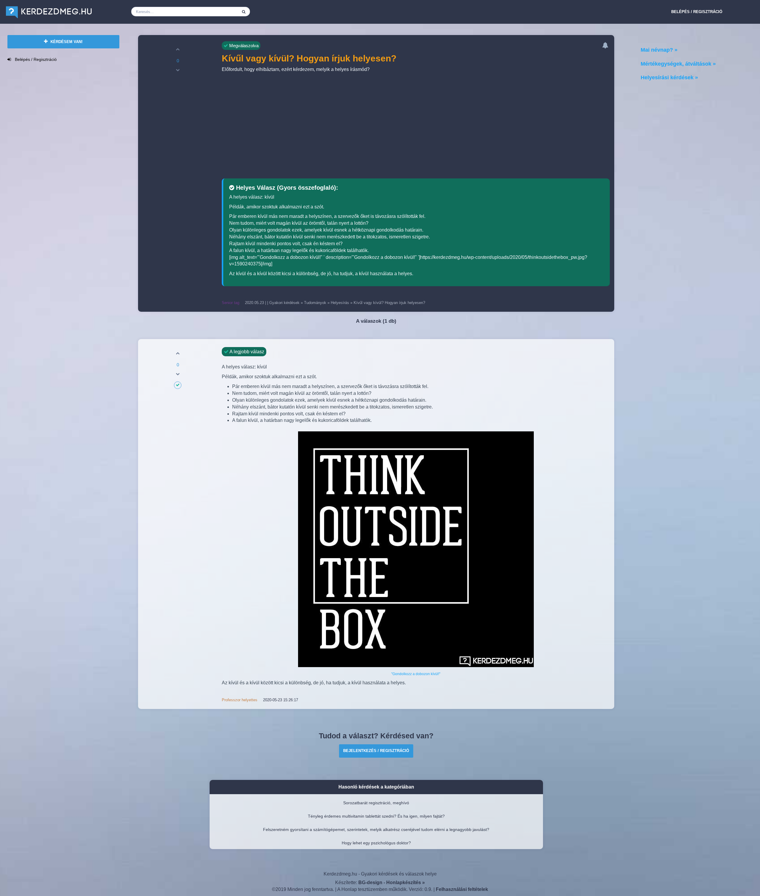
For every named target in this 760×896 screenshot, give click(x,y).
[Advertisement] (416, 126)
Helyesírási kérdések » (669, 77)
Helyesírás (340, 302)
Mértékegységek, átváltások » (678, 64)
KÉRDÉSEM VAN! (66, 41)
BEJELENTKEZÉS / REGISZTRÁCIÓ (376, 750)
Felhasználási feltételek (462, 889)
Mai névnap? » (659, 50)
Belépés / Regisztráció (696, 12)
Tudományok (315, 302)
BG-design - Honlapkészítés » (391, 882)
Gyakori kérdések (284, 302)
